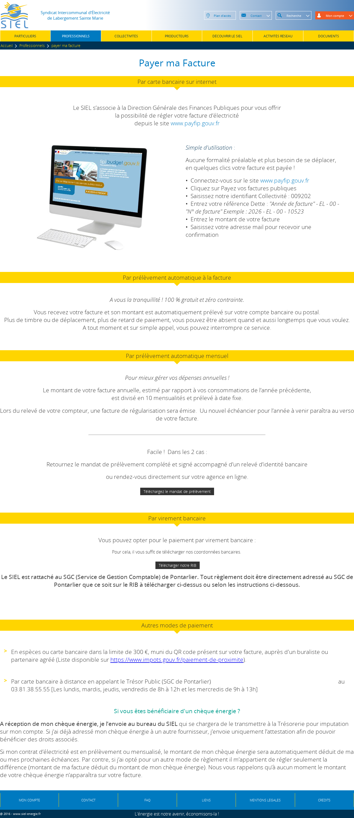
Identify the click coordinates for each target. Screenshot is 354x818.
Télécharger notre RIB (177, 565)
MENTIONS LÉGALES (265, 800)
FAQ (147, 800)
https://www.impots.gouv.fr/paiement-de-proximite (176, 659)
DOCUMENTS (328, 36)
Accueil (7, 45)
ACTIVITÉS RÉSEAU (278, 36)
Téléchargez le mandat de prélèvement (177, 491)
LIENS (206, 800)
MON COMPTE (29, 800)
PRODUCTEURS (177, 36)
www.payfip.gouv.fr (195, 123)
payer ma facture (65, 45)
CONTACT (88, 800)
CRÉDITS (324, 800)
